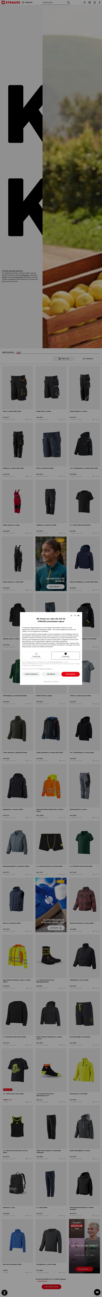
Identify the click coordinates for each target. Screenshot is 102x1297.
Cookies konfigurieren (31, 674)
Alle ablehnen (51, 674)
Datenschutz (47, 681)
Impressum (55, 681)
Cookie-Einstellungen (56, 662)
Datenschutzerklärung (45, 669)
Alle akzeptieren (71, 674)
